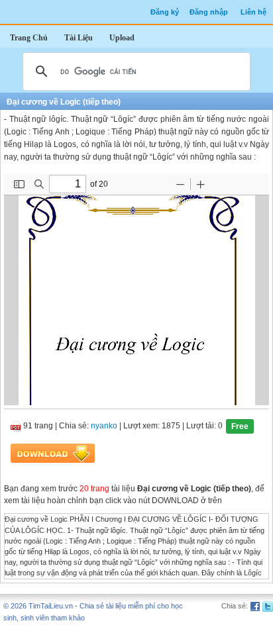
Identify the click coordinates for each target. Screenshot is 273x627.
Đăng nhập (209, 12)
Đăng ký (164, 12)
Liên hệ (253, 12)
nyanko (104, 426)
